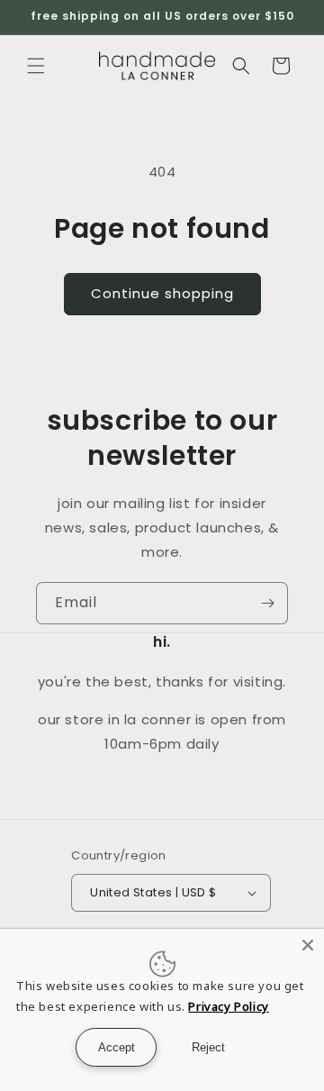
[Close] (308, 945)
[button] (36, 66)
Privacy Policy (228, 1006)
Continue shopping (162, 293)
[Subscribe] (267, 603)
